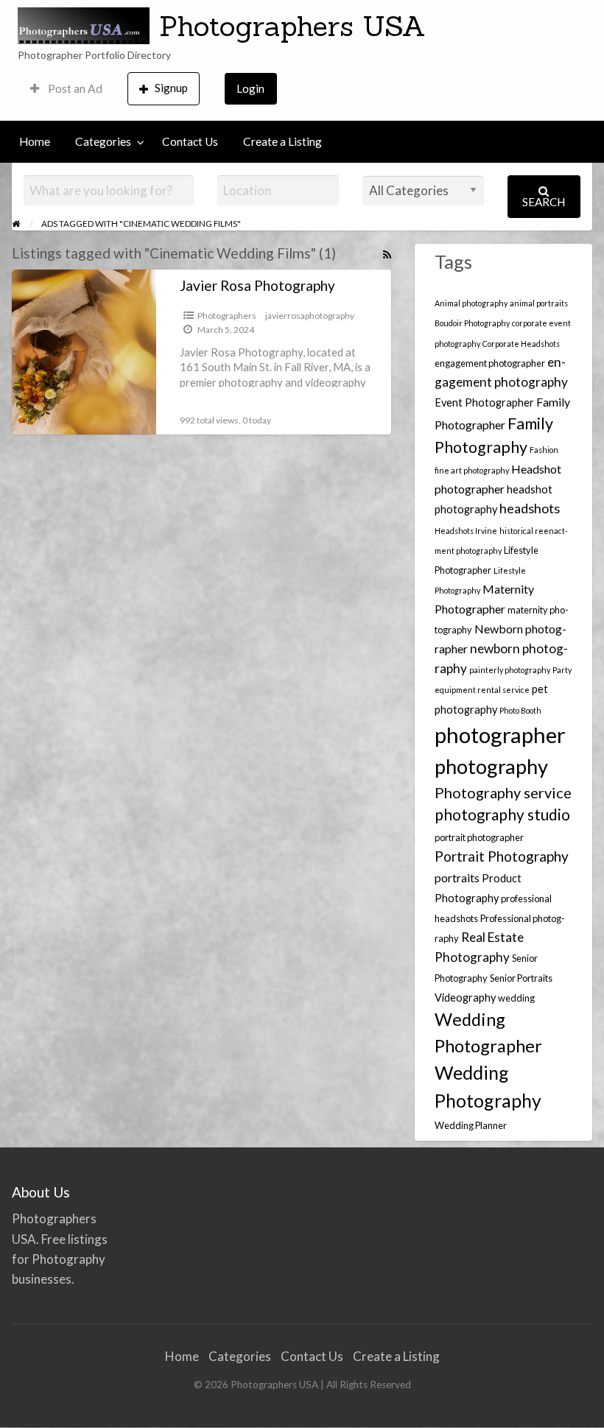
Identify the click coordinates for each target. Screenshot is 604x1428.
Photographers (226, 315)
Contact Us (190, 141)
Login (250, 88)
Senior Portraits (521, 978)
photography (491, 766)
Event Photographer (484, 402)
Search (543, 201)
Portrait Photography (502, 856)
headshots (529, 508)
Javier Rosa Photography (257, 285)
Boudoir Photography (472, 323)
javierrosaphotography (309, 315)
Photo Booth (520, 710)
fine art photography (472, 470)
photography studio (502, 814)
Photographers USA (292, 25)
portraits (457, 877)
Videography (465, 997)
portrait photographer (479, 837)
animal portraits (539, 303)
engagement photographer (490, 363)
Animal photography (471, 303)
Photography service (503, 792)
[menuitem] (66, 88)
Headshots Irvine (466, 530)
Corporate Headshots (521, 343)
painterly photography (509, 670)
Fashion (544, 449)
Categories (103, 141)
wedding (516, 998)
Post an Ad (74, 88)
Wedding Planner (471, 1125)
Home (34, 141)
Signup (171, 87)
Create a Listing (282, 141)
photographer (500, 735)
